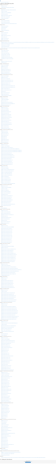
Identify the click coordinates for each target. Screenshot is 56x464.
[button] (0, 0)
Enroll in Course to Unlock (28, 462)
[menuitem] (0, 1)
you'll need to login (30, 461)
